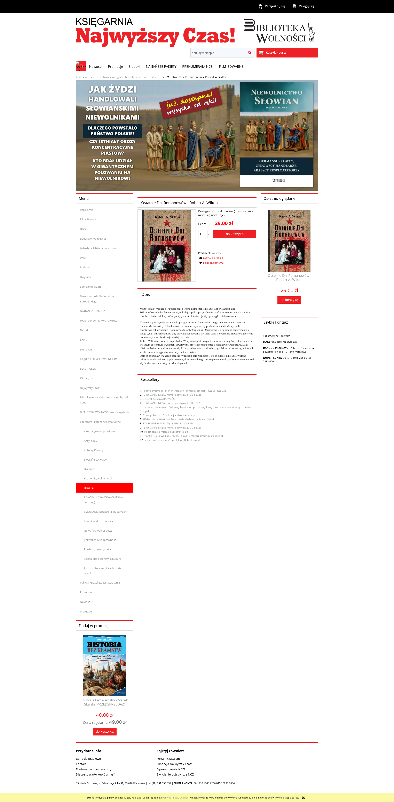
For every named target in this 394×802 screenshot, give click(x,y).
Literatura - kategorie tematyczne (100, 422)
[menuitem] (95, 66)
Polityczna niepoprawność (100, 540)
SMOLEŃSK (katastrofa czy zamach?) (106, 512)
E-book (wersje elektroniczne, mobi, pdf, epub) (104, 399)
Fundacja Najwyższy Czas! (174, 764)
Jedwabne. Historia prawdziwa (98, 248)
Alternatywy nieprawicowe (100, 431)
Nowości (85, 602)
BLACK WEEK (88, 368)
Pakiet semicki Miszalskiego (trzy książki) (167, 431)
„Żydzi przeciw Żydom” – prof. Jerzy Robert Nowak (172, 440)
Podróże (85, 267)
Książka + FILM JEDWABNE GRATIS (100, 359)
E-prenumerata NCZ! (171, 769)
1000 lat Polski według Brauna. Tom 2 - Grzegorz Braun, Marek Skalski (184, 436)
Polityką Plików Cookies (175, 797)
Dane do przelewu (88, 759)
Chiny (83, 340)
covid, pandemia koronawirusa (99, 320)
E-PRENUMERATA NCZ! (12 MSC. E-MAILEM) (168, 423)
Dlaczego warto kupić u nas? (95, 774)
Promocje (86, 592)
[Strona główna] (197, 31)
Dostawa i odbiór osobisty (93, 769)
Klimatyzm (86, 378)
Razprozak (86, 210)
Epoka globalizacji (90, 286)
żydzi (83, 258)
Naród (84, 330)
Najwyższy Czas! (90, 388)
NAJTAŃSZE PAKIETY (92, 311)
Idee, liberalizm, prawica (98, 521)
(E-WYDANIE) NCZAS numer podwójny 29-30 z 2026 (172, 427)
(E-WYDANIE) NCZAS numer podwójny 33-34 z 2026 (172, 403)
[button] (210, 258)
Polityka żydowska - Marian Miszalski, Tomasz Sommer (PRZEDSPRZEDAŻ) (185, 390)
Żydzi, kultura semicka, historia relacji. (102, 570)
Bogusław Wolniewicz (93, 238)
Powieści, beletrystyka (97, 549)
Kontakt (81, 764)
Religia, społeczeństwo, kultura (102, 559)
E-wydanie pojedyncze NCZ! (176, 774)
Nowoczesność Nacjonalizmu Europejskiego (98, 298)
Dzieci (83, 229)
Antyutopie (91, 441)
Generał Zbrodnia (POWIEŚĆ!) (159, 399)
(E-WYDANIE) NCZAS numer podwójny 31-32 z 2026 (172, 394)
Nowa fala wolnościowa (98, 530)
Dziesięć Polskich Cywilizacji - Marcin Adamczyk (170, 415)
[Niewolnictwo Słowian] (197, 135)
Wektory (216, 253)
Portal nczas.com (168, 759)
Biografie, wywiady (95, 459)
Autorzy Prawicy (94, 450)
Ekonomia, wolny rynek (98, 478)
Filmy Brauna (88, 219)
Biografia (85, 277)
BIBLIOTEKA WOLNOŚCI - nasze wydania (104, 412)
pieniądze (86, 349)
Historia (89, 487)
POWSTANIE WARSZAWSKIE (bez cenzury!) (103, 499)
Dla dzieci (89, 469)
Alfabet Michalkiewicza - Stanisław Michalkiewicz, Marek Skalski (179, 419)
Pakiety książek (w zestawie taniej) (100, 582)
